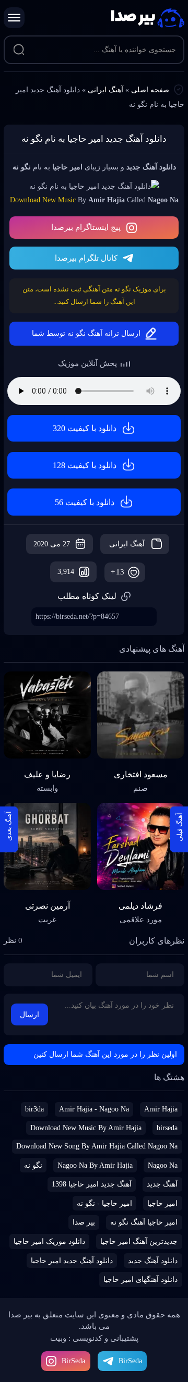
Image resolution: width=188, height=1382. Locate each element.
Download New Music (43, 200)
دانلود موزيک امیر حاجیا (49, 1241)
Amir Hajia (161, 1109)
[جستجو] (18, 50)
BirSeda (73, 1361)
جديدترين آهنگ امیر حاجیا (139, 1241)
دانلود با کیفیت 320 (84, 428)
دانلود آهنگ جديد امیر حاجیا (72, 1261)
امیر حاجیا (162, 1203)
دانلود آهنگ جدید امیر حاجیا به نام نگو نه (94, 139)
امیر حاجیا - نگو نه (104, 1203)
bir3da (34, 1109)
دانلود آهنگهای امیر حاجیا (140, 1279)
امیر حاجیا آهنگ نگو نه (144, 1222)
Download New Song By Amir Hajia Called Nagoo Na (97, 1146)
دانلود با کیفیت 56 (84, 502)
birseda (167, 1128)
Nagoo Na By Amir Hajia (95, 1165)
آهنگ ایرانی (105, 90)
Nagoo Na (163, 1165)
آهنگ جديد (162, 1184)
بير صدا (84, 1222)
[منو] (14, 17)
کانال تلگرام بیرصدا (86, 258)
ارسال (29, 1015)
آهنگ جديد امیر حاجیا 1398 (92, 1184)
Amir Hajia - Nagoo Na (94, 1109)
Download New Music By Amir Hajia (86, 1128)
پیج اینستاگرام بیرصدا (86, 227)
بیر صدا (147, 18)
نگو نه (33, 1165)
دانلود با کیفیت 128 (84, 465)
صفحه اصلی (150, 90)
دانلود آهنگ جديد (153, 1261)
